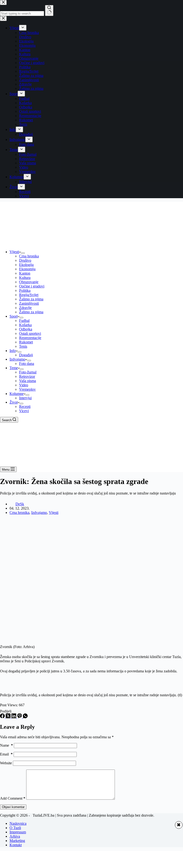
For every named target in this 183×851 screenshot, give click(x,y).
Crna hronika (29, 256)
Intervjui (25, 398)
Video (23, 385)
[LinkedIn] (14, 717)
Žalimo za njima (31, 299)
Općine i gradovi (31, 286)
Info (13, 351)
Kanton (24, 273)
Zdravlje (25, 308)
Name (6, 745)
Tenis (23, 346)
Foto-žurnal (27, 372)
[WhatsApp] (25, 717)
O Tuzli (15, 828)
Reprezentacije (30, 338)
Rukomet (26, 342)
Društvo (25, 260)
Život (14, 402)
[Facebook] (3, 717)
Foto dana (26, 364)
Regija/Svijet (28, 295)
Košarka (25, 325)
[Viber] (20, 717)
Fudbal (24, 321)
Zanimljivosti (29, 303)
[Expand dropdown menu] (23, 253)
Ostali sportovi (30, 333)
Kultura (24, 278)
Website (6, 763)
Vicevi (24, 411)
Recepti (24, 406)
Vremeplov (27, 389)
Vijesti (14, 252)
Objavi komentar (13, 807)
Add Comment (12, 798)
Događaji (26, 355)
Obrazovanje (28, 282)
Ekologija (26, 265)
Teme (14, 368)
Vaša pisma (27, 381)
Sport (14, 316)
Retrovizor (27, 376)
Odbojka (25, 329)
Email (6, 754)
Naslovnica (18, 823)
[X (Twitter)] (8, 717)
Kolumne (17, 394)
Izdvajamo (17, 359)
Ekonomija (27, 269)
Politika (24, 290)
